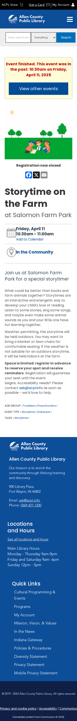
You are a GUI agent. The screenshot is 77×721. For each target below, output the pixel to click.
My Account (60, 5)
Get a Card (36, 5)
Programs (22, 606)
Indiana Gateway (28, 639)
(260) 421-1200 (31, 505)
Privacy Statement (29, 664)
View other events (38, 89)
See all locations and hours (27, 539)
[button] (70, 19)
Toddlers (29, 406)
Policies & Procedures (32, 648)
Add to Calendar (30, 239)
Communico (68, 709)
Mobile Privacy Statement (35, 673)
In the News (24, 631)
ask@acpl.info (31, 387)
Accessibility (48, 709)
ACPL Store (10, 5)
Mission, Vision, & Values (35, 623)
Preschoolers (46, 406)
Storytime (28, 412)
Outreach (43, 412)
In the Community (34, 252)
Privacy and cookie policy (18, 709)
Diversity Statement (30, 656)
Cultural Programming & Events (34, 595)
